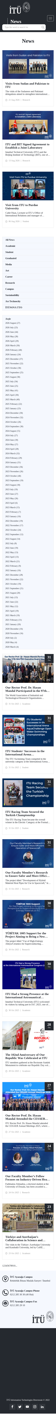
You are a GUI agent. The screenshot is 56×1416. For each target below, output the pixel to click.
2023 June (11, 494)
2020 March (12, 647)
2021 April (12, 611)
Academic (10, 246)
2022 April (12, 557)
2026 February (13, 350)
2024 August (12, 431)
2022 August (12, 539)
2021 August (12, 593)
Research (10, 283)
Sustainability (12, 295)
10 (14, 1265)
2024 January (13, 462)
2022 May (11, 552)
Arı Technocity (12, 301)
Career (9, 276)
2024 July (11, 435)
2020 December (14, 629)
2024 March (12, 453)
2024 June (11, 440)
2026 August (12, 323)
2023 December (14, 467)
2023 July (11, 489)
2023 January (13, 516)
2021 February (13, 620)
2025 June (11, 386)
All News (9, 240)
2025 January (13, 408)
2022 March (12, 561)
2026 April (12, 341)
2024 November (14, 417)
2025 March (12, 399)
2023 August (12, 485)
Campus (9, 289)
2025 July (11, 381)
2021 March (12, 615)
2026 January (13, 354)
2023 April (11, 503)
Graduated (10, 258)
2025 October (13, 368)
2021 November (14, 579)
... (16, 1265)
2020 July (11, 638)
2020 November (14, 633)
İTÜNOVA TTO (13, 307)
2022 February (13, 566)
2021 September (14, 588)
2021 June (11, 602)
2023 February (13, 512)
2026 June (11, 332)
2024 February (13, 458)
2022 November (14, 525)
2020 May (11, 642)
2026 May (11, 336)
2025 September (14, 372)
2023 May (11, 498)
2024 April (12, 449)
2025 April (12, 395)
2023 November (14, 471)
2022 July (11, 543)
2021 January (13, 624)
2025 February (13, 404)
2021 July (11, 597)
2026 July (11, 327)
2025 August (12, 377)
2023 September (14, 480)
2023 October (13, 476)
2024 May (11, 444)
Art (7, 270)
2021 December (14, 575)
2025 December (14, 359)
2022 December (14, 521)
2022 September (14, 534)
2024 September (14, 426)
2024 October (13, 422)
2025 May (11, 390)
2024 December (14, 413)
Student (9, 252)
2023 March (12, 507)
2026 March (12, 345)
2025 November (14, 363)
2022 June (11, 548)
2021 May (11, 606)
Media (8, 264)
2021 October (13, 584)
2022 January (13, 570)
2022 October (13, 530)
